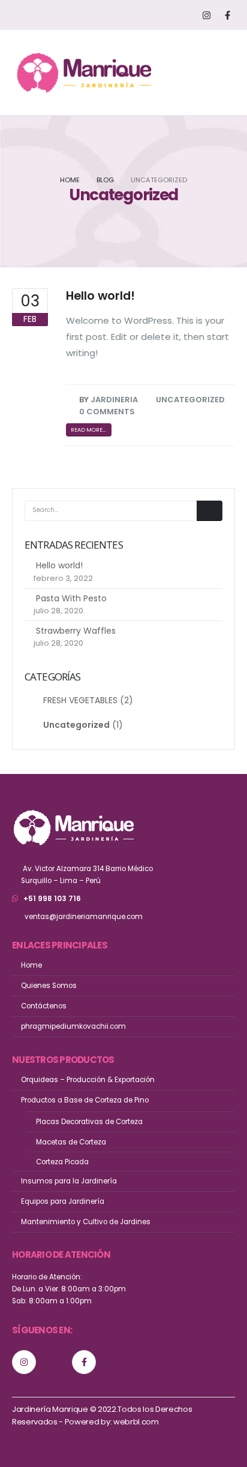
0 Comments (107, 411)
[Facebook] (227, 15)
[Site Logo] (84, 72)
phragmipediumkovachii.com (73, 1026)
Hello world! (100, 296)
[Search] (209, 511)
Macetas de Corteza (71, 1142)
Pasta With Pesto (71, 598)
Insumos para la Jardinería (69, 1181)
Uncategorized (190, 399)
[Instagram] (206, 15)
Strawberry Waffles (76, 631)
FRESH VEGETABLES (80, 700)
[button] (222, 72)
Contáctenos (44, 1006)
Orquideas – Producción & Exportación (88, 1080)
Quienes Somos (49, 985)
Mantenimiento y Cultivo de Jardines (85, 1222)
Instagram (24, 1362)
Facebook (84, 1362)
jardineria (114, 399)
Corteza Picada (62, 1162)
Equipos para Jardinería (62, 1201)
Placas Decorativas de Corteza (89, 1121)
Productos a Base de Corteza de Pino (85, 1100)
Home (31, 965)
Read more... (88, 429)
